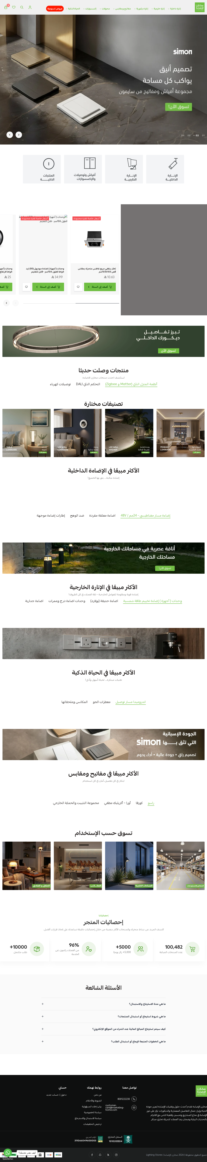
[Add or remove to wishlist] (78, 287)
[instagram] (116, 1155)
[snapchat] (100, 1155)
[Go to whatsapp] (8, 1153)
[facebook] (92, 1155)
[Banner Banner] (103, 341)
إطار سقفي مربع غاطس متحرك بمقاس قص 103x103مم (97, 270)
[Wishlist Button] (14, 7)
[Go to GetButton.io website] (8, 1159)
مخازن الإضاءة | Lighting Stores (162, 1155)
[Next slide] (9, 135)
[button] (203, 135)
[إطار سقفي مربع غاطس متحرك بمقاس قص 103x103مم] (95, 239)
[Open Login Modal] (30, 7)
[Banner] (181, 433)
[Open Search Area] (22, 7)
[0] (5, 7)
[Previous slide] (19, 135)
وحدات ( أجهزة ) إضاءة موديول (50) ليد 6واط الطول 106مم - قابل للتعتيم (45, 270)
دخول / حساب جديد (56, 1094)
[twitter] (108, 1155)
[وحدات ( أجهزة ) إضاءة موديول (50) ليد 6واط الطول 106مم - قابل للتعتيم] (43, 239)
